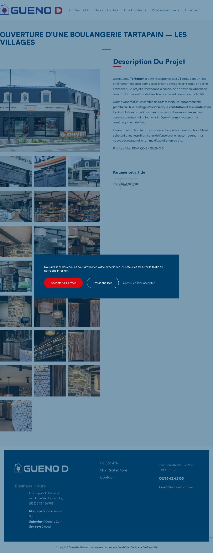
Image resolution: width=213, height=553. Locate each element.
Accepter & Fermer (63, 283)
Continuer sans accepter (139, 283)
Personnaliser (103, 283)
